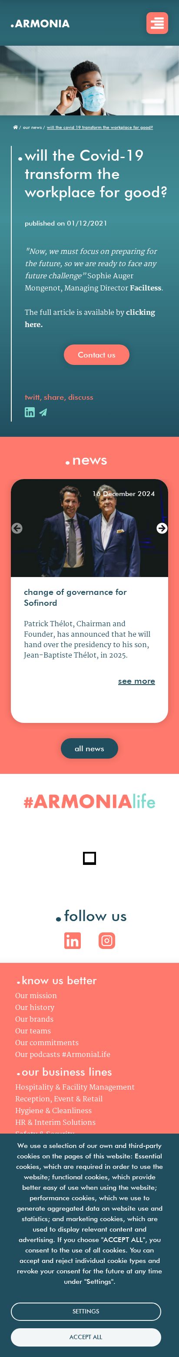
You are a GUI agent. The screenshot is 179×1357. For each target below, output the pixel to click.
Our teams (33, 1031)
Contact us (97, 354)
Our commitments (47, 1043)
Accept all (86, 1336)
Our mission (36, 996)
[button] (17, 528)
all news (89, 748)
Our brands (34, 1020)
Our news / (34, 127)
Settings (86, 1311)
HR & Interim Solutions (55, 1123)
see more (136, 680)
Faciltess (145, 288)
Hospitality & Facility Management (75, 1088)
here (32, 325)
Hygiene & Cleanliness (53, 1111)
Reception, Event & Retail (59, 1099)
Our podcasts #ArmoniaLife (62, 1055)
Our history (34, 1008)
